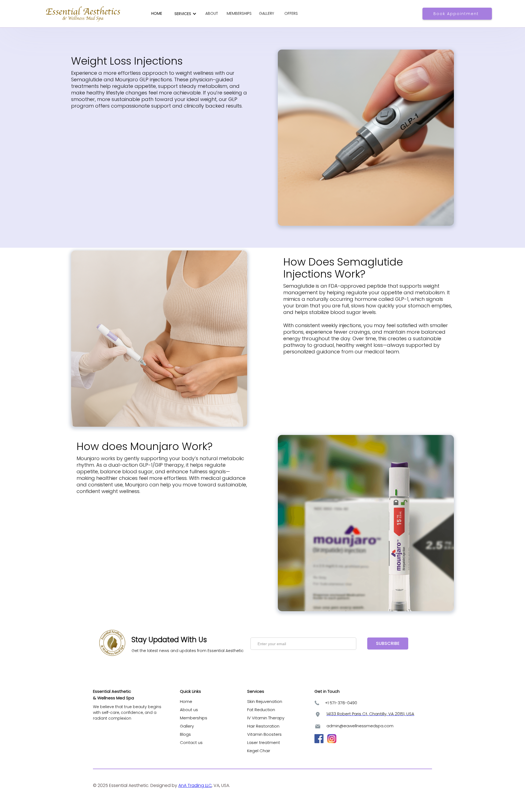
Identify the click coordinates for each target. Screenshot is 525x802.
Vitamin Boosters (265, 734)
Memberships (193, 718)
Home (186, 701)
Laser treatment (263, 742)
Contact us (191, 742)
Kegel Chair (258, 751)
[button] (184, 13)
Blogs (185, 734)
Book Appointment (456, 13)
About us (189, 709)
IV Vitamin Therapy (265, 718)
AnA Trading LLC (195, 785)
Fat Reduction (261, 709)
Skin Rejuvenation (264, 701)
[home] (83, 14)
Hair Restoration (263, 726)
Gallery (187, 726)
